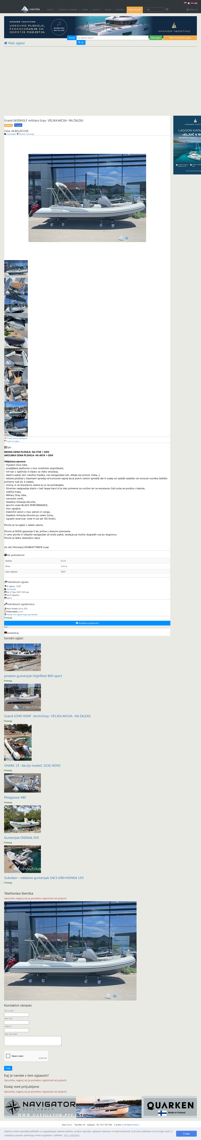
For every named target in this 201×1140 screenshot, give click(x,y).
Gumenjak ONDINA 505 (21, 837)
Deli (6, 627)
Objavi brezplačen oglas (180, 37)
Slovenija (30, 134)
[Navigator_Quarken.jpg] (100, 1107)
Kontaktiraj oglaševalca (88, 623)
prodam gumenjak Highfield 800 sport (33, 676)
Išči (82, 42)
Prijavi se (193, 9)
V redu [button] (186, 1134)
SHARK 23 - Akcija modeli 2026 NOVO (32, 765)
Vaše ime (8, 1018)
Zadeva (8, 1026)
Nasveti (96, 9)
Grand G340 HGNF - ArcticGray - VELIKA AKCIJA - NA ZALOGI (47, 716)
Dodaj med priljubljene (17, 438)
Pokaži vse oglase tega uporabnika (22, 614)
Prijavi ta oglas (12, 441)
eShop (108, 9)
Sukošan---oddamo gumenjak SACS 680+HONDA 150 (44, 877)
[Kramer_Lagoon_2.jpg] (100, 27)
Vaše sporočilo (11, 1034)
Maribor (22, 134)
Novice (50, 9)
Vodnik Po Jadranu (67, 9)
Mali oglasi (135, 9)
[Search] (167, 9)
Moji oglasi (156, 37)
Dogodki (120, 9)
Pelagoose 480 (15, 797)
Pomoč (72, 37)
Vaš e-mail (9, 1010)
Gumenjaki (11, 589)
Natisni (9, 598)
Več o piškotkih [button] (71, 1135)
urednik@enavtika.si (130, 1124)
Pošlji (8, 1068)
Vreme (85, 9)
